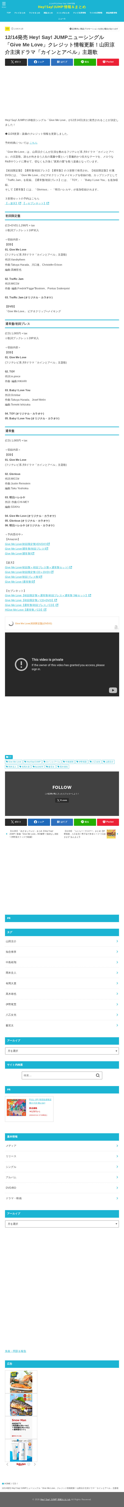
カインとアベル (53, 762)
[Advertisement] (62, 90)
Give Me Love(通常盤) (18, 553)
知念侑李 (39, 767)
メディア (11, 1145)
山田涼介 (110, 762)
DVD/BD (11, 1187)
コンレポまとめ (63, 13)
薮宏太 (51, 767)
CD (7, 29)
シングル (11, 1166)
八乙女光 (96, 762)
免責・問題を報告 (15, 1351)
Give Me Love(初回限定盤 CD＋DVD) (28, 572)
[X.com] (62, 800)
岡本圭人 (12, 767)
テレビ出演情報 (79, 13)
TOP (9, 13)
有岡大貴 (26, 767)
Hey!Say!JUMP (34, 762)
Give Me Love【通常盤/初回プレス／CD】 (30, 605)
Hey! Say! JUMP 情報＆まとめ (62, 7)
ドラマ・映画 (14, 1198)
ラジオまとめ (34, 13)
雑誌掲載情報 (111, 13)
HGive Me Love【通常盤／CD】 (24, 609)
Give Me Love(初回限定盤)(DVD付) (26, 544)
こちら (33, 142)
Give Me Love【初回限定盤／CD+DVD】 (29, 600)
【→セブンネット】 (34, 203)
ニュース (62, 19)
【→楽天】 (11, 203)
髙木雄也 (64, 767)
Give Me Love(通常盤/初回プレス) (25, 548)
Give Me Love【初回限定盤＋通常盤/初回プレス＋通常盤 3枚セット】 (46, 595)
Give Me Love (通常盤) (18, 581)
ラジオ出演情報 (96, 13)
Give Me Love (14, 762)
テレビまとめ (19, 13)
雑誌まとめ (48, 13)
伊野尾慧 (83, 762)
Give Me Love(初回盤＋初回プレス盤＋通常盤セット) (37, 567)
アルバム (11, 1177)
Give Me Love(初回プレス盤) (22, 576)
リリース (11, 1156)
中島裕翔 (69, 762)
